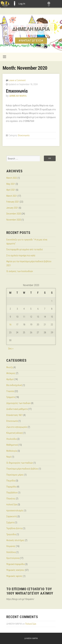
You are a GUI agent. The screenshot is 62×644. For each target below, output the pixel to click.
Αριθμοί (10, 379)
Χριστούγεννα (12, 558)
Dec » (10, 348)
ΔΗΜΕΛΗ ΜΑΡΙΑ (31, 29)
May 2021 (10, 184)
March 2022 (11, 178)
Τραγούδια (11, 534)
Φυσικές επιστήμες (15, 540)
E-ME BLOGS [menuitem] (14, 3)
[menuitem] (5, 3)
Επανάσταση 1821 (14, 415)
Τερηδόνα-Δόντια (14, 528)
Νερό (8, 456)
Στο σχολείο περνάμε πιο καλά (20, 255)
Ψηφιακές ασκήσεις (15, 570)
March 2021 (11, 196)
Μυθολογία (11, 451)
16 (10, 324)
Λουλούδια (11, 439)
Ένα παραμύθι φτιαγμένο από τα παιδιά (24, 249)
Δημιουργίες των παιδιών (18, 403)
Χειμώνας (10, 546)
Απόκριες (10, 373)
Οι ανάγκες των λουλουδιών (19, 271)
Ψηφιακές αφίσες (14, 576)
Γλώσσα (10, 391)
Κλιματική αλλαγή (14, 433)
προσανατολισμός (14, 510)
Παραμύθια (11, 486)
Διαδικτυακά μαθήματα (17, 409)
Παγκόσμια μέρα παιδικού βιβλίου (22, 468)
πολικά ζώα (11, 504)
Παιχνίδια (10, 480)
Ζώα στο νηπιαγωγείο (16, 427)
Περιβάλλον (11, 492)
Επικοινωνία (17, 91)
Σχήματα (10, 522)
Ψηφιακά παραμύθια (15, 564)
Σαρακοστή (11, 516)
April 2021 (10, 190)
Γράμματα (10, 397)
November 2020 (13, 219)
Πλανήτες (10, 498)
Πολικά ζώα (30, 624)
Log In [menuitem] (22, 3)
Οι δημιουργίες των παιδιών (19, 463)
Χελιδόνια (11, 552)
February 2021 (12, 201)
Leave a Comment (17, 80)
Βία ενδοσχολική (14, 385)
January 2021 (12, 207)
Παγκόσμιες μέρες (15, 474)
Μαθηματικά (12, 445)
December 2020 (13, 213)
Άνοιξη (9, 367)
